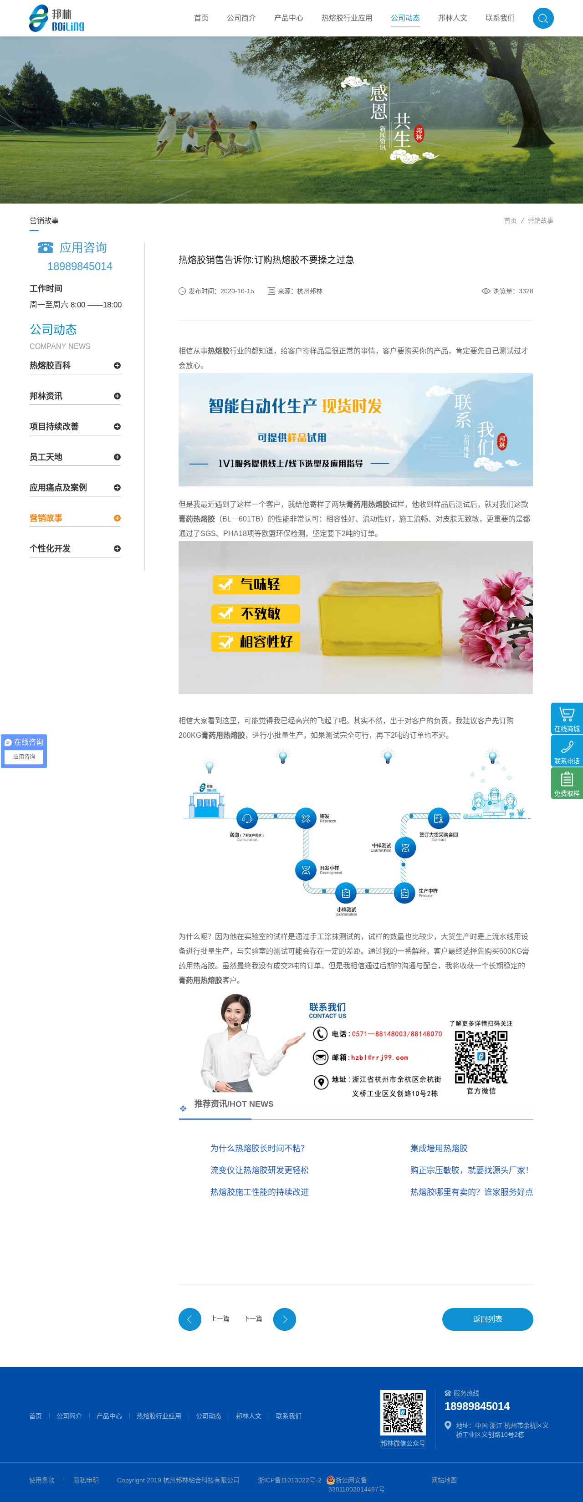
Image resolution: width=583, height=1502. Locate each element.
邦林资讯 (46, 396)
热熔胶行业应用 (159, 1416)
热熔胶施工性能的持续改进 (259, 1192)
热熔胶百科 (50, 365)
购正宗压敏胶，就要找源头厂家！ (471, 1170)
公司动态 (208, 1416)
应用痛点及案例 (58, 487)
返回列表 (487, 1319)
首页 (510, 220)
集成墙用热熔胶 (439, 1148)
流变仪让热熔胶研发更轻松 (259, 1170)
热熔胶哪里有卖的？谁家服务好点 (471, 1192)
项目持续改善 (54, 426)
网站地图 (444, 1480)
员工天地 (46, 457)
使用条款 (42, 1480)
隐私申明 (86, 1480)
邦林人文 (248, 1416)
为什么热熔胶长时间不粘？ (259, 1148)
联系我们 (289, 1416)
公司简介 (69, 1416)
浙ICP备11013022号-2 (290, 1480)
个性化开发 (50, 548)
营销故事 (540, 220)
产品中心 (109, 1416)
